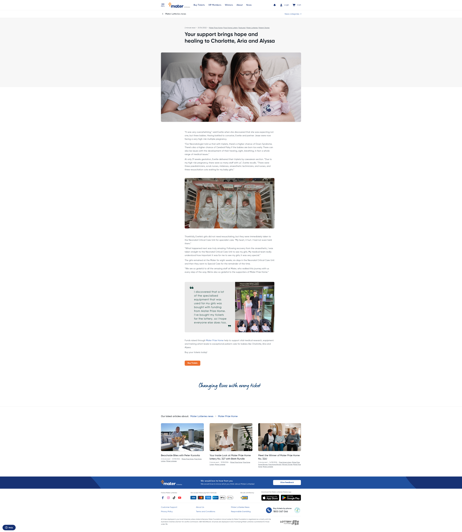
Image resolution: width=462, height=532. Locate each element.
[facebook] (163, 497)
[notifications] (274, 5)
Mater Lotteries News (240, 507)
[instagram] (168, 497)
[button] (163, 5)
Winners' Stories (287, 464)
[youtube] (179, 497)
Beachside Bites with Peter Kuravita (180, 455)
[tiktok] (174, 497)
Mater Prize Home (215, 28)
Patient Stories (264, 28)
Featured (241, 28)
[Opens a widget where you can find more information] (9, 528)
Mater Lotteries (252, 28)
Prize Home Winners (274, 464)
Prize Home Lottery (230, 28)
